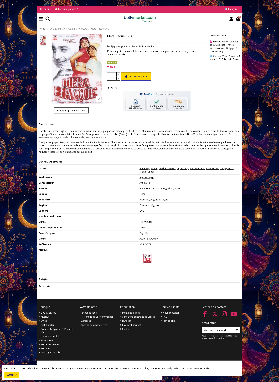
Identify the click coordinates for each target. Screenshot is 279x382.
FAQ (165, 316)
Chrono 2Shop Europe (224, 56)
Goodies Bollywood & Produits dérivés (57, 330)
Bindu (154, 168)
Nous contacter (171, 312)
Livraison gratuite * (67, 8)
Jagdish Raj (183, 168)
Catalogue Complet (51, 352)
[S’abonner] (236, 330)
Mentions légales (131, 312)
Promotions (47, 340)
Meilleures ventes (50, 344)
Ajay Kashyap (147, 177)
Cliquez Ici (155, 368)
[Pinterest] (116, 88)
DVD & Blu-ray (48, 312)
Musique (45, 316)
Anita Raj (145, 168)
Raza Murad (212, 168)
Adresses (86, 320)
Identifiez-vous (89, 312)
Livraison (126, 320)
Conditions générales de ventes (138, 316)
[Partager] (108, 88)
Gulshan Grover (167, 168)
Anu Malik (145, 182)
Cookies (126, 329)
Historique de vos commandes (97, 316)
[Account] (231, 19)
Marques (45, 348)
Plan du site (45, 8)
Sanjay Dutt (226, 168)
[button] (40, 19)
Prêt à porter (47, 324)
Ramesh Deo (197, 168)
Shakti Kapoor (147, 171)
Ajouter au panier (138, 76)
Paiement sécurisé (131, 324)
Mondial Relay (220, 41)
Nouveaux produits (51, 336)
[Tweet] (112, 88)
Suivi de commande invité (94, 324)
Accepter (11, 374)
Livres (44, 320)
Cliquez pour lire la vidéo (73, 110)
